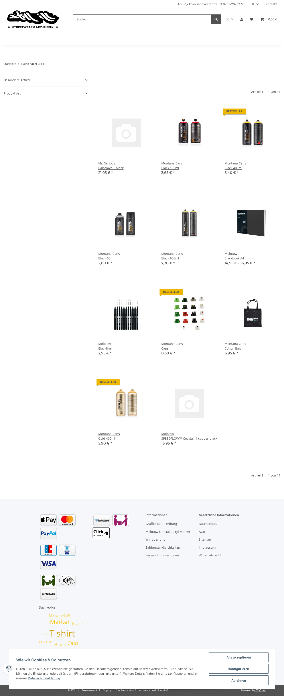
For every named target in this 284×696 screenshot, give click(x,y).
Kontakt (271, 4)
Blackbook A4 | (236, 258)
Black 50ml (106, 258)
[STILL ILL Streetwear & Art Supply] (33, 19)
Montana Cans (172, 163)
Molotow (231, 253)
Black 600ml (170, 258)
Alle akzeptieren (239, 657)
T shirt (62, 633)
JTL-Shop (261, 690)
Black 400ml (233, 168)
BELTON (45, 642)
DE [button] (253, 4)
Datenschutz (208, 524)
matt (45, 633)
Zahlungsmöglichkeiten (163, 547)
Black (60, 644)
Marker (60, 622)
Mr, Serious (106, 163)
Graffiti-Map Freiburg (161, 524)
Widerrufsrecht (210, 555)
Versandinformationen (162, 555)
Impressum (207, 547)
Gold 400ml (106, 438)
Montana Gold (59, 615)
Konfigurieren (238, 669)
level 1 (78, 623)
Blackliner (105, 348)
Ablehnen (238, 680)
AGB (202, 532)
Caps (165, 348)
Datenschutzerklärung (44, 678)
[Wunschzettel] (252, 19)
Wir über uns (155, 539)
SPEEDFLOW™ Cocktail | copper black (189, 438)
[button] (242, 19)
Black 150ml (170, 168)
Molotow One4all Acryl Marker (168, 532)
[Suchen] (216, 19)
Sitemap (205, 539)
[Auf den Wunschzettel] (147, 112)
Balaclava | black (111, 168)
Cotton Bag (233, 348)
